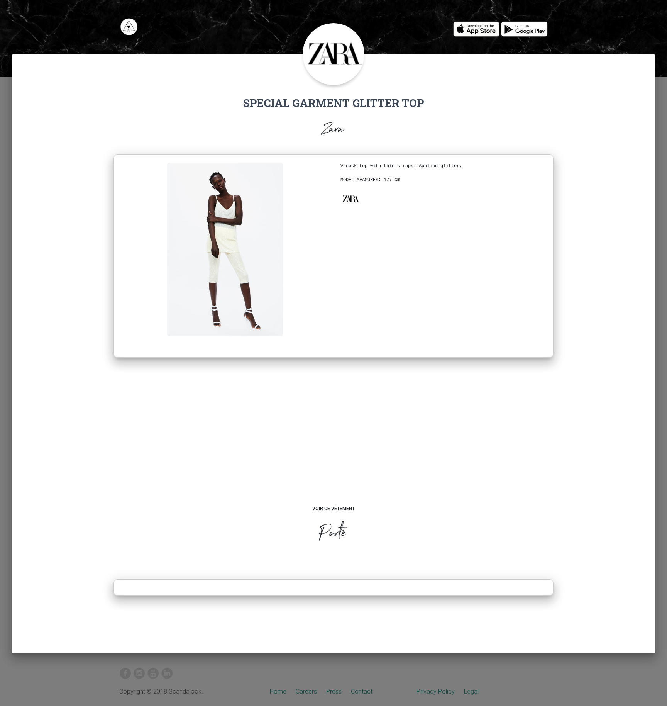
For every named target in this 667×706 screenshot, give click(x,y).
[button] (350, 199)
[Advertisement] (333, 439)
